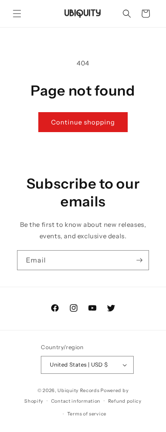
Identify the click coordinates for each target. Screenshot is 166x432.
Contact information (75, 401)
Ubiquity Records (78, 390)
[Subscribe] (139, 260)
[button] (17, 13)
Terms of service (86, 414)
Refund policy (125, 401)
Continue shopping (83, 122)
